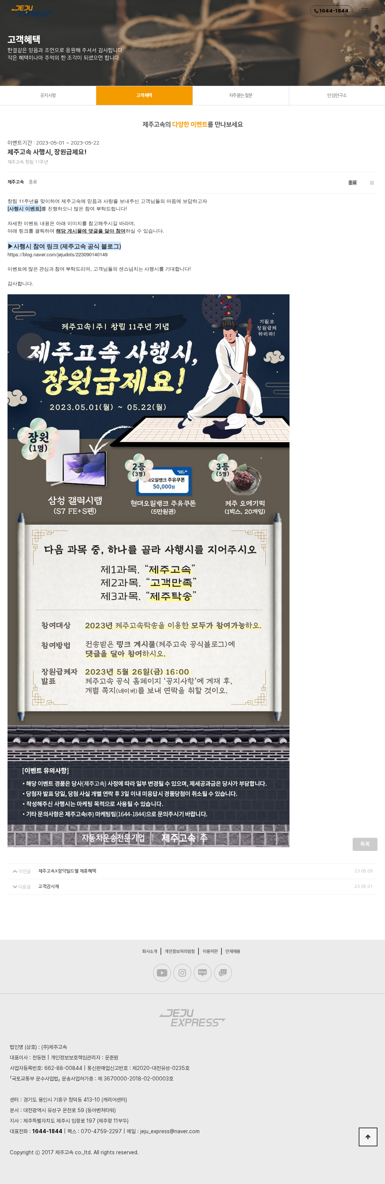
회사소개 (149, 951)
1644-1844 (333, 11)
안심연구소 (337, 95)
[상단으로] (368, 1137)
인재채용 (232, 951)
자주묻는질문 (241, 95)
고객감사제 (48, 886)
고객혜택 (144, 95)
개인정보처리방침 (180, 951)
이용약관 (210, 951)
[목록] (371, 182)
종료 (353, 182)
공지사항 (48, 95)
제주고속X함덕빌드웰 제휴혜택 (67, 871)
